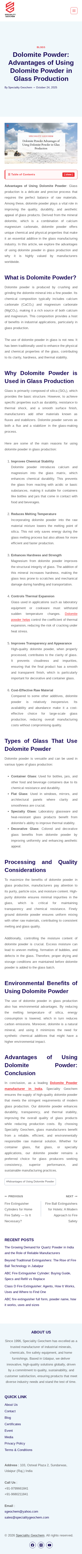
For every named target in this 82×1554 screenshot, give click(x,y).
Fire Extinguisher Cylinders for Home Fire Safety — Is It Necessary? (18, 1209)
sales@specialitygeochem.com (27, 1517)
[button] (41, 174)
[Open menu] (74, 10)
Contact (10, 1411)
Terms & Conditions (18, 1450)
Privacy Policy (15, 1443)
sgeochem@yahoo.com (21, 1511)
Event (9, 1430)
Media (9, 1437)
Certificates (13, 1424)
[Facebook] (32, 1545)
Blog (8, 1418)
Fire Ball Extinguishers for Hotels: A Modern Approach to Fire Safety (61, 1209)
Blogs (41, 47)
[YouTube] (49, 1545)
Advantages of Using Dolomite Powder (30, 1181)
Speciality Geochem (20, 87)
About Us (11, 1405)
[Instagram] (41, 1545)
